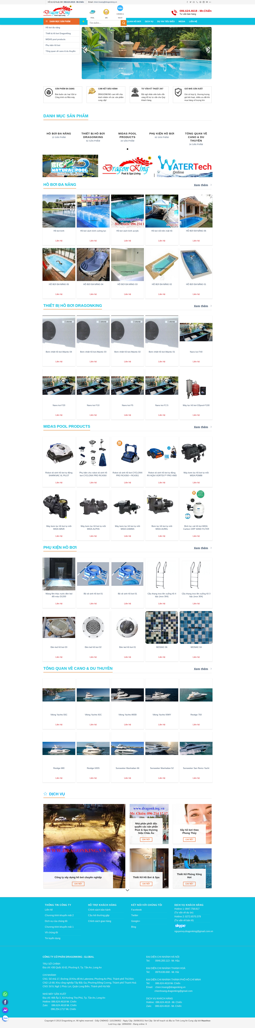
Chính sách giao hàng (99, 921)
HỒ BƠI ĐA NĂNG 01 (196, 284)
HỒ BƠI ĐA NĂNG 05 (59, 284)
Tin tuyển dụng (52, 938)
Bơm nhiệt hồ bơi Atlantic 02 (127, 352)
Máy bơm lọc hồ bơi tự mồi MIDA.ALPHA (93, 527)
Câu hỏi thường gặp (98, 915)
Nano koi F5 (127, 405)
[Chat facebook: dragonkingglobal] (5, 1010)
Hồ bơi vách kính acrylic (127, 231)
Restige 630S (93, 768)
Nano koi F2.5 (161, 405)
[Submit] (124, 23)
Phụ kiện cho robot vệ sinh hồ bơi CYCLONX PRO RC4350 (93, 474)
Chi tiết (78, 884)
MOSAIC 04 (196, 647)
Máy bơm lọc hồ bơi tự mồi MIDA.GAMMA (127, 527)
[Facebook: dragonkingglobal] (5, 1002)
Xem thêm (201, 185)
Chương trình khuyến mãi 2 (59, 915)
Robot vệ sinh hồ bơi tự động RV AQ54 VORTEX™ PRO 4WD (162, 474)
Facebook (136, 909)
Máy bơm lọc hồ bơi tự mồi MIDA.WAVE (58, 527)
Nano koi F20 (59, 405)
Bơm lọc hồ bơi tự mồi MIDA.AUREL (162, 527)
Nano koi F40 (196, 352)
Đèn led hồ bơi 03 (59, 647)
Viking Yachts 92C (93, 714)
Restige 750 (196, 714)
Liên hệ (49, 909)
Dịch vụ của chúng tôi (56, 921)
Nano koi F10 (93, 405)
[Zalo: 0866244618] (5, 1018)
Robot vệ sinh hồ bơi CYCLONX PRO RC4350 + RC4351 (127, 474)
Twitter (134, 915)
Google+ (135, 921)
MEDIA (182, 21)
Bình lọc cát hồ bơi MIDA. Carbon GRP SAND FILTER (196, 527)
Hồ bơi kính (59, 231)
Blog (133, 927)
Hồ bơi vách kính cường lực (93, 231)
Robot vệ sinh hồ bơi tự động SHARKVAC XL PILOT (58, 474)
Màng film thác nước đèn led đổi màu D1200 (59, 595)
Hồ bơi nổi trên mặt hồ (161, 231)
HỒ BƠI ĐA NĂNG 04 (93, 284)
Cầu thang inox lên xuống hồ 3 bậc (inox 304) (196, 595)
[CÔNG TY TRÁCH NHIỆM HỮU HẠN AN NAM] (184, 166)
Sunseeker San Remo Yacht (196, 768)
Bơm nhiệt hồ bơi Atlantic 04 (59, 352)
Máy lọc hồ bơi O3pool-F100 (196, 405)
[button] (208, 50)
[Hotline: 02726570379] (5, 994)
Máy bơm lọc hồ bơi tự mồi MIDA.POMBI (196, 474)
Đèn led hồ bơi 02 (93, 647)
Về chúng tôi (51, 932)
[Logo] (62, 11)
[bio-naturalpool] (70, 166)
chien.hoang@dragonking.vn (105, 2)
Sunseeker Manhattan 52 (162, 768)
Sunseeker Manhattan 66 (127, 768)
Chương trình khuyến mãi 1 (59, 927)
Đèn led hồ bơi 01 (127, 647)
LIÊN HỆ (193, 21)
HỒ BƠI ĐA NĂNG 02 (162, 284)
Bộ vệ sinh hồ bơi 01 (93, 593)
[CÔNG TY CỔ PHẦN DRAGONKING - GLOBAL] (127, 166)
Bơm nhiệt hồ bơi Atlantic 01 (162, 352)
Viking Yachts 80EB (127, 714)
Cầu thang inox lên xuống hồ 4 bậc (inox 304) (162, 595)
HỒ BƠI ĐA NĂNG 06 (196, 231)
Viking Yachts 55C (58, 714)
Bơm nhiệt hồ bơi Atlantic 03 (93, 352)
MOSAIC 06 (161, 647)
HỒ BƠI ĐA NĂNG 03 (127, 284)
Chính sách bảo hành (99, 909)
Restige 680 (58, 768)
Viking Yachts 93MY (162, 714)
